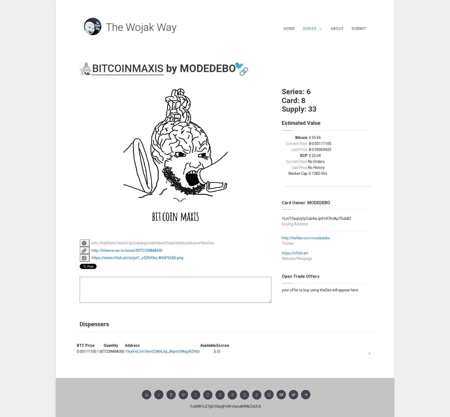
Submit (359, 29)
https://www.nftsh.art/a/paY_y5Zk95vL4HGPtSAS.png (137, 257)
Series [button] (310, 29)
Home (289, 29)
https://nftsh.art (295, 253)
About (337, 29)
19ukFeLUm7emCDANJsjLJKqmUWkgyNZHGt (162, 351)
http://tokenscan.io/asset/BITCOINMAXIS (127, 250)
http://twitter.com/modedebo (306, 238)
